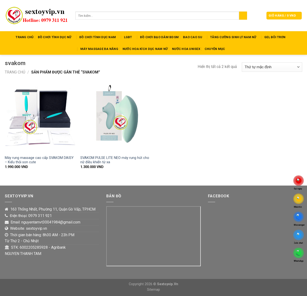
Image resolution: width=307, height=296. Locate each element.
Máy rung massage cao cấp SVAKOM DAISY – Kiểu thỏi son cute (39, 160)
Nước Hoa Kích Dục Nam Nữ (145, 49)
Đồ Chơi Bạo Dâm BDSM (159, 37)
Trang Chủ (24, 37)
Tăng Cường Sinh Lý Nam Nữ (233, 37)
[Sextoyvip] (36, 15)
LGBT (128, 37)
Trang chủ (15, 72)
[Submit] (243, 16)
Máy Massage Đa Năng (99, 49)
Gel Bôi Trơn (274, 37)
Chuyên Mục (215, 49)
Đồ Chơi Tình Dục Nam (97, 37)
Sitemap (153, 290)
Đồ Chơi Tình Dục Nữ (54, 37)
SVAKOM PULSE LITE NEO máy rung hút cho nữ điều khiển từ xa (114, 160)
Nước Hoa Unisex (186, 49)
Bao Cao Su (192, 37)
